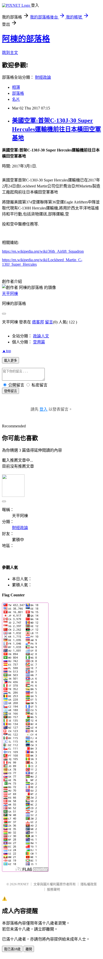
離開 (29, 949)
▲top (6, 351)
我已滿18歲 (12, 949)
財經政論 (43, 77)
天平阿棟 (10, 293)
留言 (49, 322)
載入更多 (10, 360)
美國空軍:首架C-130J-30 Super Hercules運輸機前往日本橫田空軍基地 (56, 129)
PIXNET (23, 884)
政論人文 (41, 336)
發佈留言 (10, 391)
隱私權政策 (88, 884)
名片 (16, 99)
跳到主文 (10, 52)
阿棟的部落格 (26, 38)
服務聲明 (53, 889)
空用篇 (39, 342)
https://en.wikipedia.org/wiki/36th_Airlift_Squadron (43, 251)
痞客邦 (38, 322)
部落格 (18, 93)
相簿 (16, 87)
